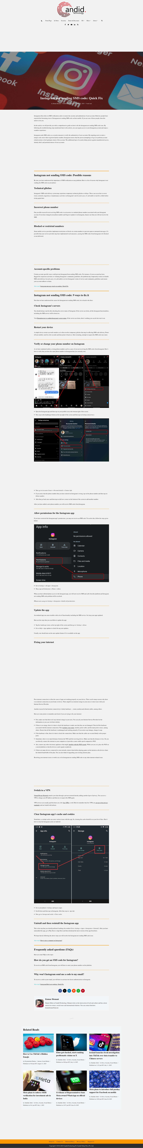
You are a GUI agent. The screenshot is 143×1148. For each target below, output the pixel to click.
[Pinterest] (83, 991)
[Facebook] (65, 24)
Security (63, 21)
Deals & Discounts (73, 21)
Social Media (45, 1061)
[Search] (102, 20)
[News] (78, 24)
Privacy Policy (81, 1142)
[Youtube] (71, 24)
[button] (90, 20)
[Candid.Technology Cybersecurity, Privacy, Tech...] (71, 9)
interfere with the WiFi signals (77, 744)
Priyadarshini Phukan (30, 1061)
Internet (40, 1061)
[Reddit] (74, 991)
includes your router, (68, 728)
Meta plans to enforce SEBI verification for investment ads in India (37, 1095)
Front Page (48, 21)
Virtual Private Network (41, 795)
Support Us (91, 1142)
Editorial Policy (70, 1142)
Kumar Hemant (57, 103)
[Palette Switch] (42, 20)
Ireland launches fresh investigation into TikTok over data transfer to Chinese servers (104, 1055)
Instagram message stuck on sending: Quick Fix (54, 286)
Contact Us (60, 1142)
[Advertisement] (71, 39)
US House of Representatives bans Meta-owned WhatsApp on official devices (70, 1095)
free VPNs (66, 803)
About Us (51, 1142)
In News (56, 21)
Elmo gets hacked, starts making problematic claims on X (70, 1054)
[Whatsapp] (78, 991)
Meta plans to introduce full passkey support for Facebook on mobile (104, 1091)
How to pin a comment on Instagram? (51, 940)
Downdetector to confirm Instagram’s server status (51, 318)
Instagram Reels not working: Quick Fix (52, 984)
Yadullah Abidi (62, 1060)
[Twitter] (68, 24)
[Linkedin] (74, 24)
